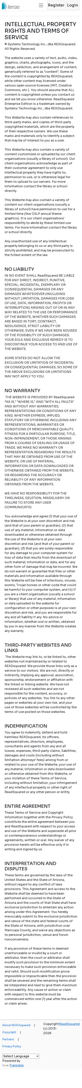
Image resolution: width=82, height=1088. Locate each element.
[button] (56, 5)
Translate (16, 1065)
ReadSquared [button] (69, 1024)
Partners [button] (10, 1039)
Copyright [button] (11, 1032)
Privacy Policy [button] (11, 1046)
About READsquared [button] (18, 1025)
